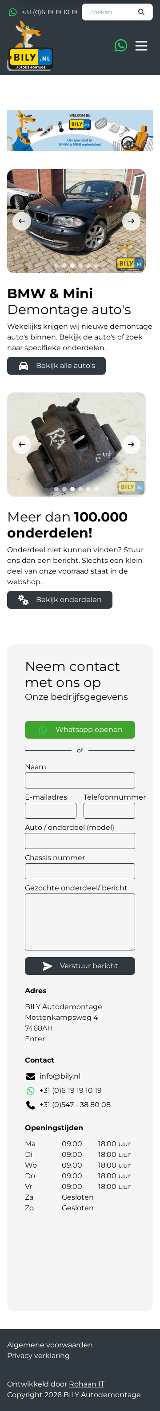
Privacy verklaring (38, 1355)
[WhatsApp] (121, 45)
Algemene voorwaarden (50, 1345)
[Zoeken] (142, 12)
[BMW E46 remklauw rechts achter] (76, 444)
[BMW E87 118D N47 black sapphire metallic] (76, 221)
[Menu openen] (141, 45)
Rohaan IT (86, 1384)
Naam (35, 767)
